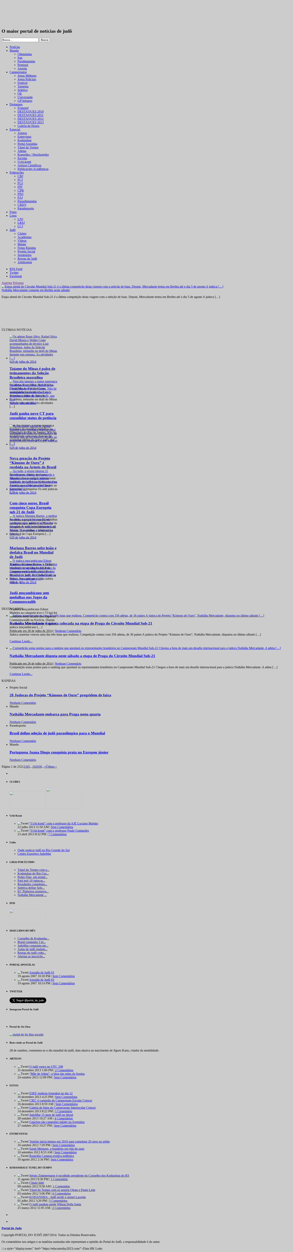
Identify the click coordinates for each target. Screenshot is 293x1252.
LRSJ (21, 222)
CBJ (20, 176)
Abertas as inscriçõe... (31, 956)
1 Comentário (63, 1111)
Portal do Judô (23, 14)
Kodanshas (24, 140)
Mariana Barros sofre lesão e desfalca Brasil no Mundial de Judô (33, 552)
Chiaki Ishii (36, 1182)
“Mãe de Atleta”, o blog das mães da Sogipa (57, 1073)
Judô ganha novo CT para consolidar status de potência (33, 415)
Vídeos (22, 240)
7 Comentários (57, 834)
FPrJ (20, 194)
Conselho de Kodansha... (33, 938)
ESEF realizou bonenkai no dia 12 (51, 1093)
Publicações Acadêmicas (33, 169)
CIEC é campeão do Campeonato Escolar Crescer (60, 1100)
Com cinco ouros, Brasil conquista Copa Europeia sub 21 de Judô (30, 507)
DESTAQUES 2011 (30, 115)
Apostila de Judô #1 (41, 972)
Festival (22, 83)
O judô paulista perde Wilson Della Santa (55, 1204)
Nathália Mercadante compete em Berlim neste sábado (36, 290)
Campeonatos (18, 72)
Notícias (15, 47)
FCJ (20, 179)
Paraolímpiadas (27, 201)
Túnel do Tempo (28, 147)
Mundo (14, 50)
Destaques (16, 104)
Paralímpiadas (26, 61)
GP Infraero (25, 100)
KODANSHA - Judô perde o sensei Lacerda (57, 1197)
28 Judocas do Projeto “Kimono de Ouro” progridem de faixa (60, 695)
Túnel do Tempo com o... (33, 870)
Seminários (24, 255)
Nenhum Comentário (68, 631)
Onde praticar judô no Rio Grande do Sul (44, 850)
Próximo (18, 283)
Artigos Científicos (29, 165)
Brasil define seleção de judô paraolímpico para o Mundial (57, 733)
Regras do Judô (27, 258)
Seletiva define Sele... (31, 887)
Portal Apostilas (27, 143)
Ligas (13, 215)
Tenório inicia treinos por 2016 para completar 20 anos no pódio (69, 1141)
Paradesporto (26, 208)
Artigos (22, 133)
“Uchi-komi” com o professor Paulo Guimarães (59, 830)
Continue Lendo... (21, 641)
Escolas (22, 158)
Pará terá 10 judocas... (31, 880)
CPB (21, 190)
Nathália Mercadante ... (32, 895)
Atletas (22, 151)
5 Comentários (58, 1200)
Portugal (23, 65)
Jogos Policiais (27, 79)
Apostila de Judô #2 (41, 979)
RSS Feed (16, 269)
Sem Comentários (62, 827)
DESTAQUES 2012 (31, 118)
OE (20, 93)
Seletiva (23, 90)
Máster (22, 244)
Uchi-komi (24, 161)
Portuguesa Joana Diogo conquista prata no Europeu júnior (59, 752)
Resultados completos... (32, 884)
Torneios (23, 86)
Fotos (13, 212)
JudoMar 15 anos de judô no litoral (51, 1114)
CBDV (22, 204)
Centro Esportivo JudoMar (34, 853)
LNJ (20, 219)
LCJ (20, 226)
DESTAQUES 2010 (31, 111)
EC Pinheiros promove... (33, 891)
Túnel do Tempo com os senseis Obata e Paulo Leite (62, 1190)
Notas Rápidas (27, 248)
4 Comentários (63, 1118)
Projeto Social (26, 251)
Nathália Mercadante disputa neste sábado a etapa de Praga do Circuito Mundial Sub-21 (82, 656)
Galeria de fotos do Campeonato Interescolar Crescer (62, 1107)
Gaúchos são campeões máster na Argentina (57, 1122)
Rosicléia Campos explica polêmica (51, 1156)
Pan (20, 57)
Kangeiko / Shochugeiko (33, 154)
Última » (51, 766)
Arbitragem (25, 262)
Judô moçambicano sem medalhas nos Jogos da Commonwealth (29, 597)
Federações (17, 172)
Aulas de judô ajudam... (32, 949)
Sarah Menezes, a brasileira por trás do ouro (56, 1148)
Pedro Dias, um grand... (32, 877)
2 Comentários (64, 1070)
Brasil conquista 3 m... (32, 942)
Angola (22, 68)
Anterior (7, 283)
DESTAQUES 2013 (31, 122)
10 (33, 766)
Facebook (16, 276)
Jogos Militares (27, 75)
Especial (15, 129)
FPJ (20, 187)
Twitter (14, 272)
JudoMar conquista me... (33, 945)
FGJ (20, 183)
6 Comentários (61, 1193)
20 (37, 766)
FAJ (20, 197)
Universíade (25, 97)
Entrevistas (24, 136)
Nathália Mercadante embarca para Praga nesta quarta (55, 714)
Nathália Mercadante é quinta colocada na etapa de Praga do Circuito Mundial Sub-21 (81, 623)
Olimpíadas (25, 54)
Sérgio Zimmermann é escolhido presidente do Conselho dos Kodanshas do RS (79, 1175)
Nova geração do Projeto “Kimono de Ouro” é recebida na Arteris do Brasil (33, 462)
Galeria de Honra (28, 126)
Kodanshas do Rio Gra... (33, 873)
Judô (13, 230)
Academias (24, 237)
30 (40, 766)
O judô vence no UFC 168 (46, 1066)
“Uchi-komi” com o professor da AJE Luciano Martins (63, 823)
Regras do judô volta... (32, 952)
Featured (23, 108)
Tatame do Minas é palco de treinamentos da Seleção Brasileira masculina (32, 373)
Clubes (22, 233)
